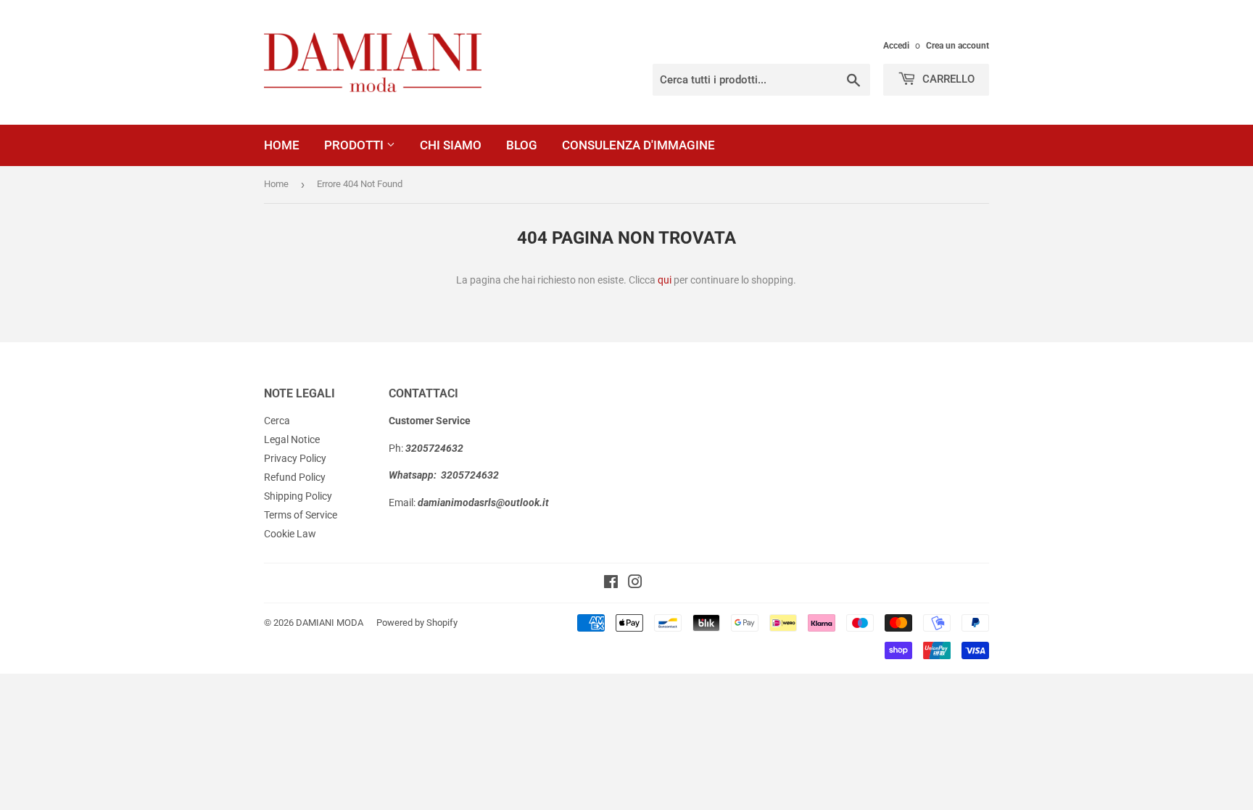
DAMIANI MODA (329, 622)
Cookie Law (290, 534)
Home (281, 145)
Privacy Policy (295, 458)
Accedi (896, 46)
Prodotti (355, 145)
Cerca (277, 420)
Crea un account (957, 46)
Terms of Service (300, 515)
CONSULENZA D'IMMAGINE (638, 145)
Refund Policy (295, 477)
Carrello (947, 79)
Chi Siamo (450, 145)
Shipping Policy (298, 496)
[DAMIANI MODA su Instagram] (635, 584)
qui (664, 280)
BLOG (521, 145)
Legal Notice (292, 439)
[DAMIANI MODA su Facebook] (611, 584)
